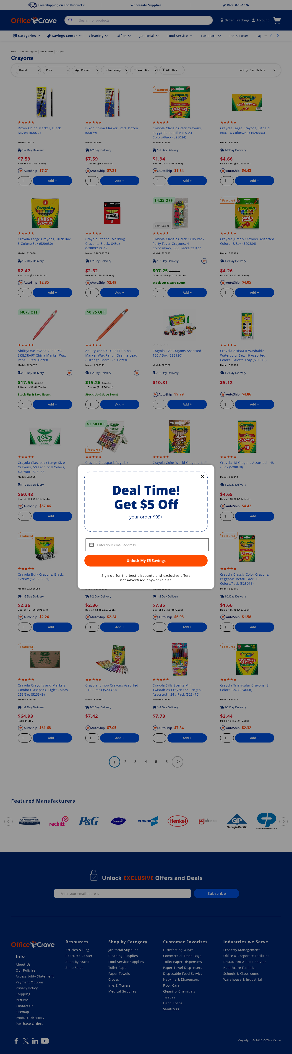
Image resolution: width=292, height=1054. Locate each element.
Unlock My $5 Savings (146, 560)
